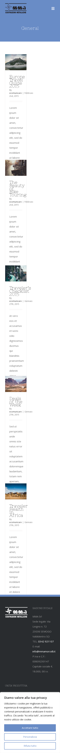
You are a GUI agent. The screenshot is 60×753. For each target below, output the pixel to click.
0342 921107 (46, 641)
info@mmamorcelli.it (44, 651)
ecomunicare (15, 93)
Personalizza (30, 736)
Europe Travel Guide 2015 (17, 81)
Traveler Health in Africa (18, 510)
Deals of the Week (15, 401)
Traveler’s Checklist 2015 (20, 291)
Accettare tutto (30, 727)
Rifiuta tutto (30, 745)
